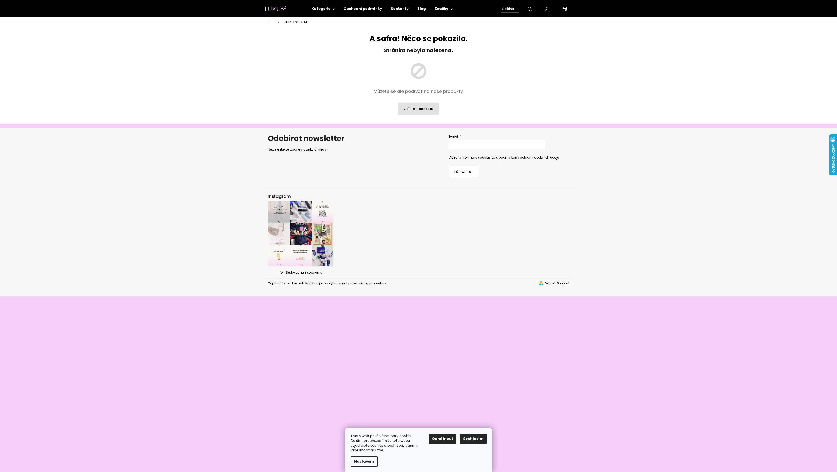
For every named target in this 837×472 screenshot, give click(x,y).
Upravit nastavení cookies (366, 283)
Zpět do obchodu (418, 109)
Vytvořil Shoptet (557, 283)
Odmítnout (442, 438)
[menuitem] (323, 8)
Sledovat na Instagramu (304, 272)
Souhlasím (473, 438)
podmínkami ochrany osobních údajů (529, 157)
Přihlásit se (463, 172)
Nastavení (364, 461)
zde (380, 450)
